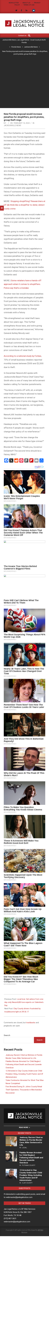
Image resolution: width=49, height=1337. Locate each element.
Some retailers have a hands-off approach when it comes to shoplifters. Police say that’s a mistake (22, 284)
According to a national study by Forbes (22, 356)
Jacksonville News (12, 125)
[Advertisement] (24, 82)
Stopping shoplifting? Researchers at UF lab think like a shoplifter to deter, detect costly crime (24, 205)
